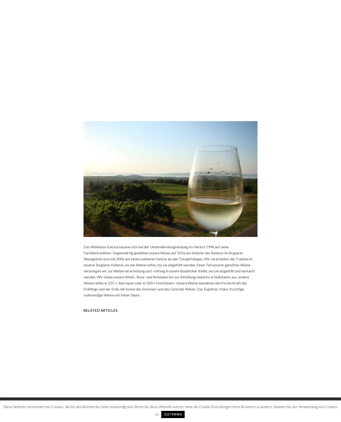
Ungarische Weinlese (285, 13)
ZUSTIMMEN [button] (173, 414)
